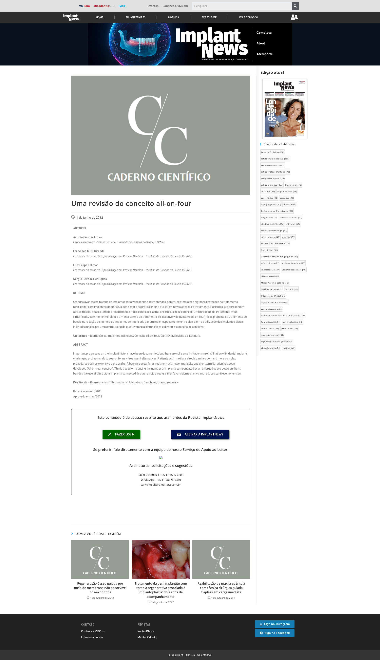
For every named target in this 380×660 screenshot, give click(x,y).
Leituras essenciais (294, 269)
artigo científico (272, 184)
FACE (122, 6)
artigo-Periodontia (272, 165)
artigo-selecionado (273, 178)
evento (267, 243)
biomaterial (293, 184)
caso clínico (269, 197)
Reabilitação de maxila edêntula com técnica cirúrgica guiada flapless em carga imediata (221, 588)
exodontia (282, 243)
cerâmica (287, 197)
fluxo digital (269, 250)
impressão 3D (270, 269)
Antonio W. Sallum (272, 152)
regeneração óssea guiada (277, 341)
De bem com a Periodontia (277, 211)
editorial (293, 224)
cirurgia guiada (271, 204)
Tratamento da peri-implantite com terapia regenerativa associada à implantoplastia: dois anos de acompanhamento (161, 590)
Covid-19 (289, 204)
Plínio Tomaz (270, 328)
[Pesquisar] (295, 6)
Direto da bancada (290, 217)
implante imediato (293, 263)
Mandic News (270, 276)
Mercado (291, 289)
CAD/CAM (268, 191)
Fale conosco (248, 17)
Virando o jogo (270, 348)
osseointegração (271, 308)
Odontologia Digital (273, 295)
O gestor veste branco (274, 302)
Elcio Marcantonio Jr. (274, 230)
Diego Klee (268, 217)
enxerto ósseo (270, 237)
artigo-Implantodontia (275, 158)
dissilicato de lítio (272, 224)
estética (288, 237)
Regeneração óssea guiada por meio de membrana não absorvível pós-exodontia (100, 588)
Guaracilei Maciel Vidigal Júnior (279, 256)
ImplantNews (146, 631)
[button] (274, 624)
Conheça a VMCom (175, 6)
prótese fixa (289, 328)
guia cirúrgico (270, 263)
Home (99, 17)
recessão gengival (272, 335)
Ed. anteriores (135, 17)
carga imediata (287, 191)
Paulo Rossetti (270, 322)
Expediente (209, 17)
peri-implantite (293, 322)
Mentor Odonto (147, 637)
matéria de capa (271, 289)
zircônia (289, 348)
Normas (173, 17)
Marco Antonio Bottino (275, 282)
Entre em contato (92, 637)
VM (84, 6)
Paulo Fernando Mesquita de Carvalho (283, 315)
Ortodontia (104, 6)
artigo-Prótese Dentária (275, 171)
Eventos (153, 6)
